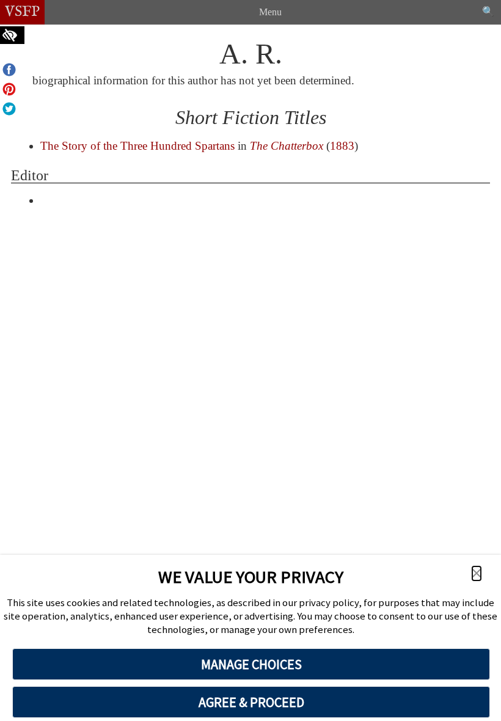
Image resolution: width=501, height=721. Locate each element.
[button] (476, 573)
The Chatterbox (286, 145)
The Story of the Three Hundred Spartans (137, 145)
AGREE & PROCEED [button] (251, 702)
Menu (270, 12)
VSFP (22, 11)
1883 (342, 145)
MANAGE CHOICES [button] (251, 664)
